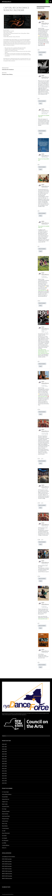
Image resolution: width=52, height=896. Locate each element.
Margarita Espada (5, 811)
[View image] (17, 21)
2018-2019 (4, 763)
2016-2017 (4, 768)
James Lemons (5, 821)
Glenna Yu (4, 847)
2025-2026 (4, 746)
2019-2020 (4, 761)
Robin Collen (5, 804)
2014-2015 (4, 773)
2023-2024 (4, 751)
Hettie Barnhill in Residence (8, 68)
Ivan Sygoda (4, 838)
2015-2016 (4, 770)
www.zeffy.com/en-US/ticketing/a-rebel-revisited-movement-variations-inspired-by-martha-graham (43, 352)
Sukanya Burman (5, 799)
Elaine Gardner (5, 813)
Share (40, 54)
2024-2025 (4, 749)
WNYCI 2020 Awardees (7, 873)
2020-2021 (4, 758)
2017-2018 (4, 766)
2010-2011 (4, 783)
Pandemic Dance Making (7, 73)
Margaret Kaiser (5, 818)
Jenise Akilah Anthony (6, 794)
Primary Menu (50, 1)
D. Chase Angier (5, 791)
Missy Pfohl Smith (6, 833)
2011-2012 (4, 780)
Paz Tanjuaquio (5, 840)
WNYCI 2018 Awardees (7, 878)
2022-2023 (4, 754)
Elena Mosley (5, 825)
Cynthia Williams (5, 845)
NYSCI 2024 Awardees (7, 863)
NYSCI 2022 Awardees (7, 868)
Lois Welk (4, 842)
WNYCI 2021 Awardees (7, 871)
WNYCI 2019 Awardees (7, 876)
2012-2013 (4, 778)
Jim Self (3, 830)
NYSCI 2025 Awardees (7, 861)
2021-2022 (4, 756)
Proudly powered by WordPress (7, 894)
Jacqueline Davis (5, 806)
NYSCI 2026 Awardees (7, 859)
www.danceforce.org (42, 38)
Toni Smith (4, 835)
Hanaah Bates (5, 796)
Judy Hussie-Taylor (6, 816)
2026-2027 (4, 744)
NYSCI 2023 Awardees (7, 866)
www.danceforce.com (42, 396)
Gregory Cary (5, 801)
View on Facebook (42, 52)
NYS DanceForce (6, 1)
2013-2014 (4, 775)
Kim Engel (4, 808)
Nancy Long (4, 823)
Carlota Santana (5, 828)
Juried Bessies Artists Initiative (8, 856)
